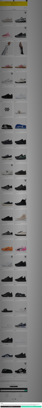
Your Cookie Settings (10, 406)
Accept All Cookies (31, 406)
